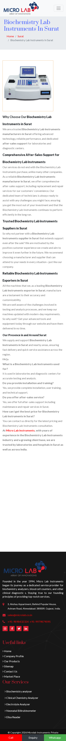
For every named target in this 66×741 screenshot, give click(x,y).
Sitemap (9, 666)
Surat (21, 36)
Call (11, 737)
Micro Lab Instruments (20, 430)
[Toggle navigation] (58, 8)
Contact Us (10, 671)
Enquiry (33, 737)
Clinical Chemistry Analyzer (22, 697)
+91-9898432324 (18, 621)
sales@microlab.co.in (20, 615)
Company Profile (14, 656)
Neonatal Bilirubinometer (21, 710)
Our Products (12, 661)
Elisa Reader (13, 717)
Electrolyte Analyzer (18, 704)
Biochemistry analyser (19, 691)
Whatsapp (55, 737)
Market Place (12, 676)
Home (10, 36)
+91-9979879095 (40, 621)
